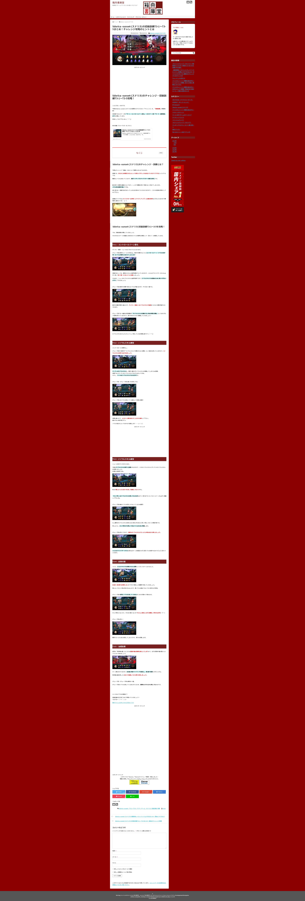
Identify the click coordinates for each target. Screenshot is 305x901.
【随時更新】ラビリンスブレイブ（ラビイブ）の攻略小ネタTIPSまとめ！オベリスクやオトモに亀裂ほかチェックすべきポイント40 (183, 73)
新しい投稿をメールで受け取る (123, 872)
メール (115, 857)
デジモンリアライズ (178, 117)
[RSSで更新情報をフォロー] (191, 2)
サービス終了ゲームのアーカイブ (181, 115)
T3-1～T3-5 (132, 808)
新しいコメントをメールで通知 (123, 869)
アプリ (139, 808)
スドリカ (148, 808)
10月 (175, 143)
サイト (114, 863)
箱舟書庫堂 (118, 2)
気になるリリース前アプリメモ (181, 132)
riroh (164, 808)
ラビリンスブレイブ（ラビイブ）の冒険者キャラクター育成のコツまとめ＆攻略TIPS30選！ (183, 65)
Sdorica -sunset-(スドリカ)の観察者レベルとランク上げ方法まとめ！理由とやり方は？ (140, 816)
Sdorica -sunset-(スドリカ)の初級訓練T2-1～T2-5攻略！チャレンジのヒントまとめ (136, 130)
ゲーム (143, 808)
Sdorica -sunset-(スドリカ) (158, 33)
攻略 (158, 808)
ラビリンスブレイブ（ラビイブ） (181, 122)
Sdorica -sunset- (123, 808)
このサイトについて (121, 17)
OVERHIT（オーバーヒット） (180, 102)
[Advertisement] (139, 81)
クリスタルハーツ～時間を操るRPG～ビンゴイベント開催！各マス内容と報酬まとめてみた (183, 83)
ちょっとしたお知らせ (178, 78)
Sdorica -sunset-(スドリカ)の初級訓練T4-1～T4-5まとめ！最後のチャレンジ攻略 (138, 821)
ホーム (112, 17)
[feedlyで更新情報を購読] (188, 2)
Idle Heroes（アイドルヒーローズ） (182, 100)
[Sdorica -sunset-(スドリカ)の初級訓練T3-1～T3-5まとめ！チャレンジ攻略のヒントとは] (159, 792)
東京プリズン (176, 129)
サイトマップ (130, 17)
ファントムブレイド (178, 120)
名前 (114, 851)
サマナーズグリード (178, 112)
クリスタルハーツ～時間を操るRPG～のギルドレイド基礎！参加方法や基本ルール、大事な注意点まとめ (183, 89)
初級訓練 (154, 808)
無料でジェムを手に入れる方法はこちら (123, 702)
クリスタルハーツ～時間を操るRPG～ (183, 110)
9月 (175, 145)
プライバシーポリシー (141, 17)
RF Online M (176, 105)
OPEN (161, 152)
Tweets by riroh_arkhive (178, 160)
